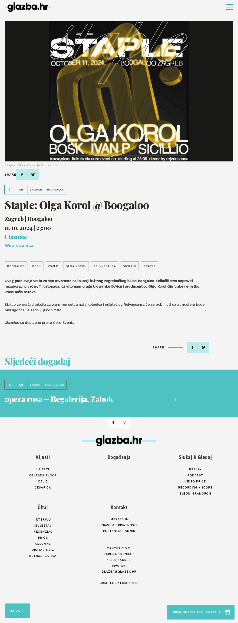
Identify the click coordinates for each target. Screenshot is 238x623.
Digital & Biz (43, 549)
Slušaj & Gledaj (195, 457)
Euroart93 (129, 583)
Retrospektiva (42, 555)
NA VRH (16, 611)
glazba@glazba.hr (119, 571)
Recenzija (42, 531)
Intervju (43, 519)
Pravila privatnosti (119, 525)
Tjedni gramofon (195, 493)
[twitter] (33, 174)
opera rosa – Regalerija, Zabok (59, 398)
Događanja (119, 457)
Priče (43, 537)
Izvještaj (42, 525)
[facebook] (21, 174)
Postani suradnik (119, 531)
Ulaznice (16, 236)
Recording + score (195, 487)
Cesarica (43, 487)
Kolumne (43, 543)
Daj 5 (43, 481)
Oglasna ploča (43, 475)
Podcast (195, 475)
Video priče (195, 481)
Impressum (119, 519)
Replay (195, 469)
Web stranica (19, 245)
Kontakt (119, 507)
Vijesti (43, 457)
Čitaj (43, 507)
